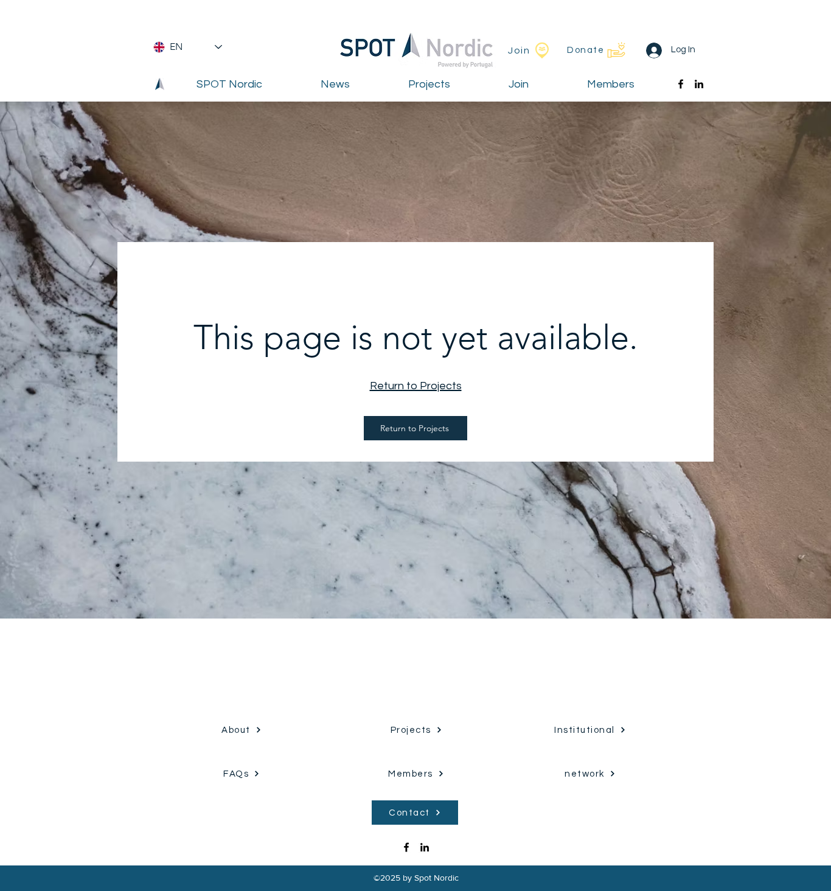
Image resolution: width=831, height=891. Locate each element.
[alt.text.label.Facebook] (681, 84)
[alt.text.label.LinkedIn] (699, 84)
